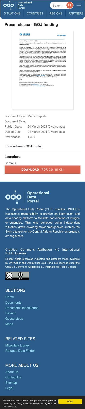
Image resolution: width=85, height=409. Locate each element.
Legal (9, 388)
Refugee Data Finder (20, 350)
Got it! (70, 401)
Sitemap (11, 382)
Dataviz (10, 313)
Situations (12, 13)
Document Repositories (21, 307)
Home (9, 296)
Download (42, 169)
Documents (13, 302)
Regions (56, 13)
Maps (9, 323)
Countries (35, 13)
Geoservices (14, 318)
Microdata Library (17, 345)
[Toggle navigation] (79, 5)
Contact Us (13, 377)
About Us (11, 372)
